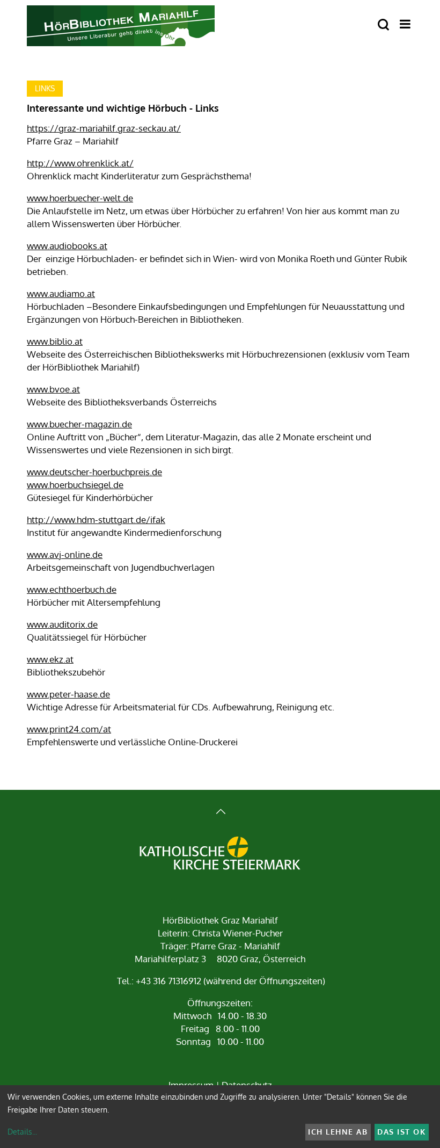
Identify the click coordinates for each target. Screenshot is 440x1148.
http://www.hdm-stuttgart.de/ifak (96, 519)
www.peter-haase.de (68, 694)
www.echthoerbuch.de (71, 589)
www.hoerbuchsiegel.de (75, 484)
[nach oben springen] (220, 812)
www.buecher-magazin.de (79, 424)
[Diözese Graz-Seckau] (220, 854)
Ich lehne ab (338, 1131)
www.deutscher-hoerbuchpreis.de (94, 471)
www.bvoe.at (53, 389)
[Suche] (383, 25)
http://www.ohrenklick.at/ (80, 163)
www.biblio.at (55, 341)
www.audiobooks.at (67, 245)
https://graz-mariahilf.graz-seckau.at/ (104, 128)
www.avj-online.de (64, 554)
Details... (22, 1131)
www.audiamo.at (61, 293)
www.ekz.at (50, 659)
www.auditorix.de (62, 624)
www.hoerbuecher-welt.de (80, 198)
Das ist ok (401, 1131)
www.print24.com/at (69, 729)
